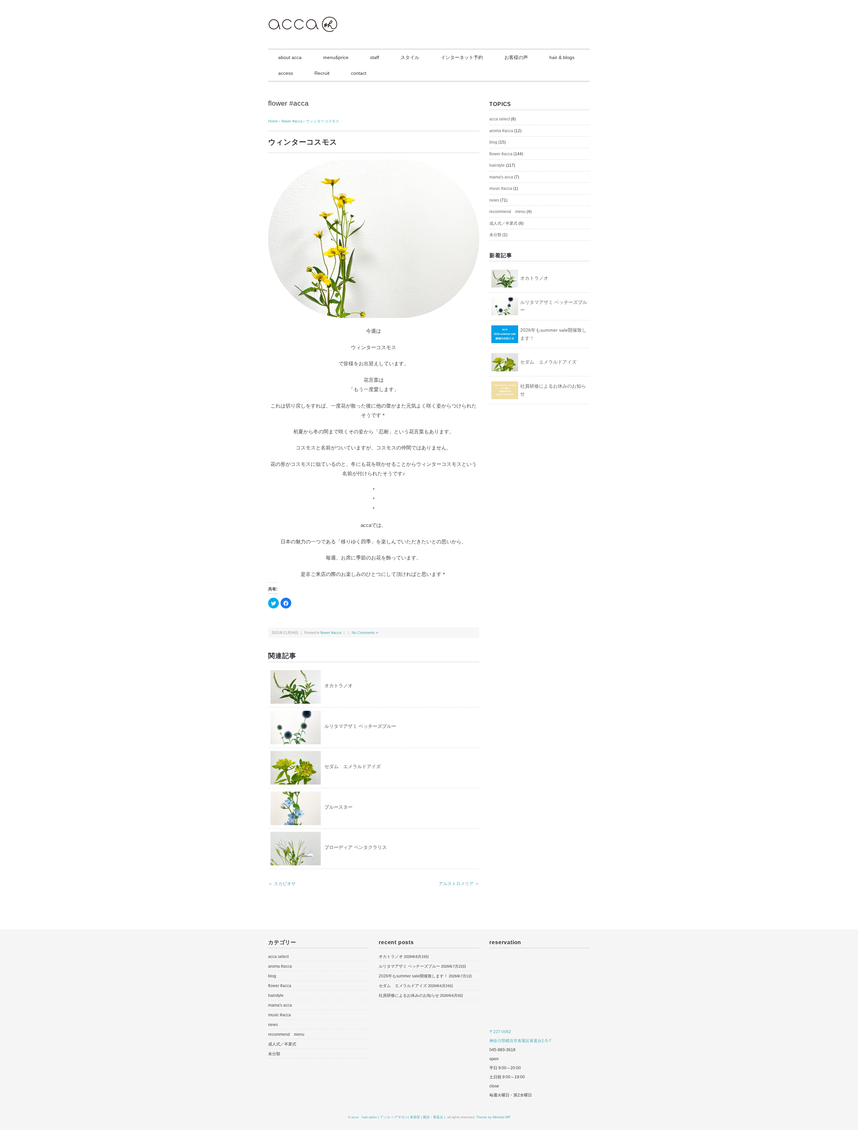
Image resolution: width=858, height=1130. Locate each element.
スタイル (410, 57)
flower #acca (288, 103)
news (494, 200)
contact (358, 73)
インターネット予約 (462, 57)
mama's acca (501, 177)
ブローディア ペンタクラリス (355, 847)
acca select (499, 119)
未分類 (495, 234)
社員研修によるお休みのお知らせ (553, 390)
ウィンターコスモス (322, 121)
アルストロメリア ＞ (459, 883)
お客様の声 (516, 57)
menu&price (336, 57)
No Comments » (365, 633)
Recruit (321, 73)
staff (374, 57)
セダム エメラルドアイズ (352, 766)
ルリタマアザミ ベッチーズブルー (360, 726)
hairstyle (497, 165)
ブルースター (338, 807)
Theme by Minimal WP (493, 1117)
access (285, 73)
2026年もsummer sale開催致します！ (553, 334)
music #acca (500, 188)
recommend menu (507, 211)
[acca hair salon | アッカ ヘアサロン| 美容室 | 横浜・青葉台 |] (302, 21)
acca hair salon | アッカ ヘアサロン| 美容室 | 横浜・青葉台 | (398, 1117)
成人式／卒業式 (503, 223)
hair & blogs (561, 57)
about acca (290, 57)
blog (493, 142)
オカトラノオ (338, 685)
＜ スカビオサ (282, 883)
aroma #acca (501, 130)
